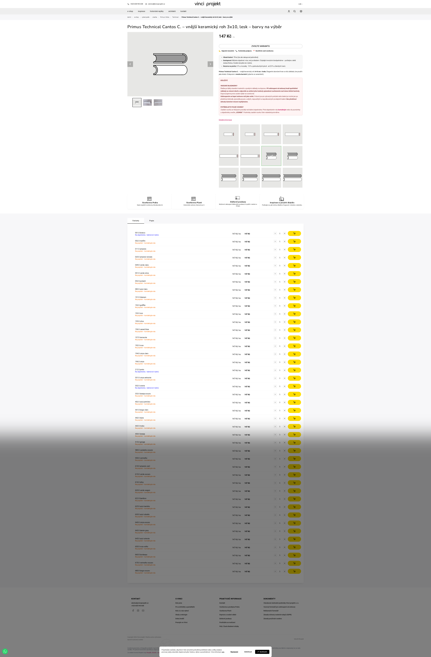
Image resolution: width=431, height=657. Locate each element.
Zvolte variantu (261, 46)
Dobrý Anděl (179, 618)
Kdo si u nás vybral (182, 611)
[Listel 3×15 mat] (292, 134)
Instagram (138, 610)
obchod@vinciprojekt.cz (139, 603)
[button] (5, 651)
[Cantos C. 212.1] (292, 177)
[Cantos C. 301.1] (271, 177)
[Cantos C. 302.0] (250, 177)
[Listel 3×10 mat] (250, 134)
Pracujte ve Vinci (181, 622)
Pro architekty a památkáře (185, 607)
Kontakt (222, 603)
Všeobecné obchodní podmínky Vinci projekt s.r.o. (281, 603)
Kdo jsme (178, 603)
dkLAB (154, 652)
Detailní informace (225, 120)
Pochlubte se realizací (227, 622)
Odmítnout (248, 652)
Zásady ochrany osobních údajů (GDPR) (278, 615)
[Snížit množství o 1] (275, 233)
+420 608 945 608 (137, 606)
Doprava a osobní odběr (227, 615)
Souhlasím (263, 652)
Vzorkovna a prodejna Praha (229, 607)
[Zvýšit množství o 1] (284, 233)
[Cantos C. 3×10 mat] (292, 156)
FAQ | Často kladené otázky (229, 626)
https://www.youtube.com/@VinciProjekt (143, 610)
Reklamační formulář (271, 611)
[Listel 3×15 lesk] (271, 134)
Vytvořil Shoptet (299, 639)
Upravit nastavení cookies (135, 639)
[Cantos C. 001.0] (229, 177)
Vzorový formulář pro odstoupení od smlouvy (279, 607)
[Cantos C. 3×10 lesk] (271, 156)
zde (223, 652)
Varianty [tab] (135, 221)
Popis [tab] (151, 221)
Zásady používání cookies (273, 618)
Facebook (133, 610)
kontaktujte (282, 110)
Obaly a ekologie (181, 615)
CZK (300, 4)
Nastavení (234, 652)
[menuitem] (131, 11)
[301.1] (250, 156)
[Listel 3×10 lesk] (229, 134)
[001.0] (229, 156)
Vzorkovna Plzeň (225, 611)
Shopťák (148, 652)
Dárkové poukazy (225, 618)
